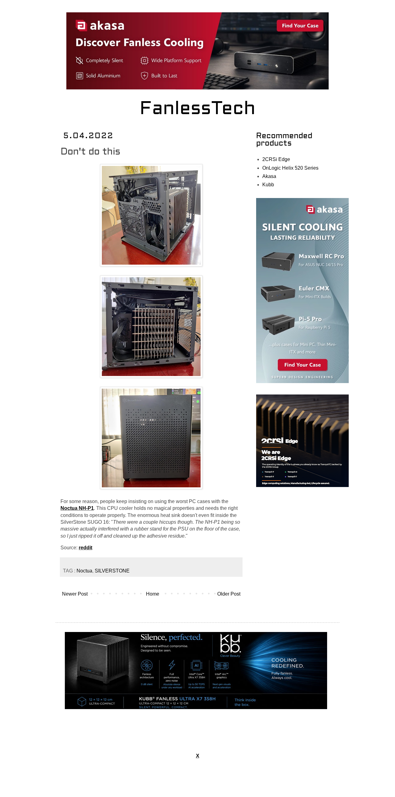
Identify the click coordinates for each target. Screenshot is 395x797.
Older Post (228, 594)
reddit (85, 547)
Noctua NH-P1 (77, 508)
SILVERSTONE (112, 570)
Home (152, 594)
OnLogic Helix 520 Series (290, 168)
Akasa (269, 176)
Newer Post (75, 594)
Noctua (84, 570)
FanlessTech (198, 109)
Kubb (268, 184)
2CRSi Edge (276, 159)
